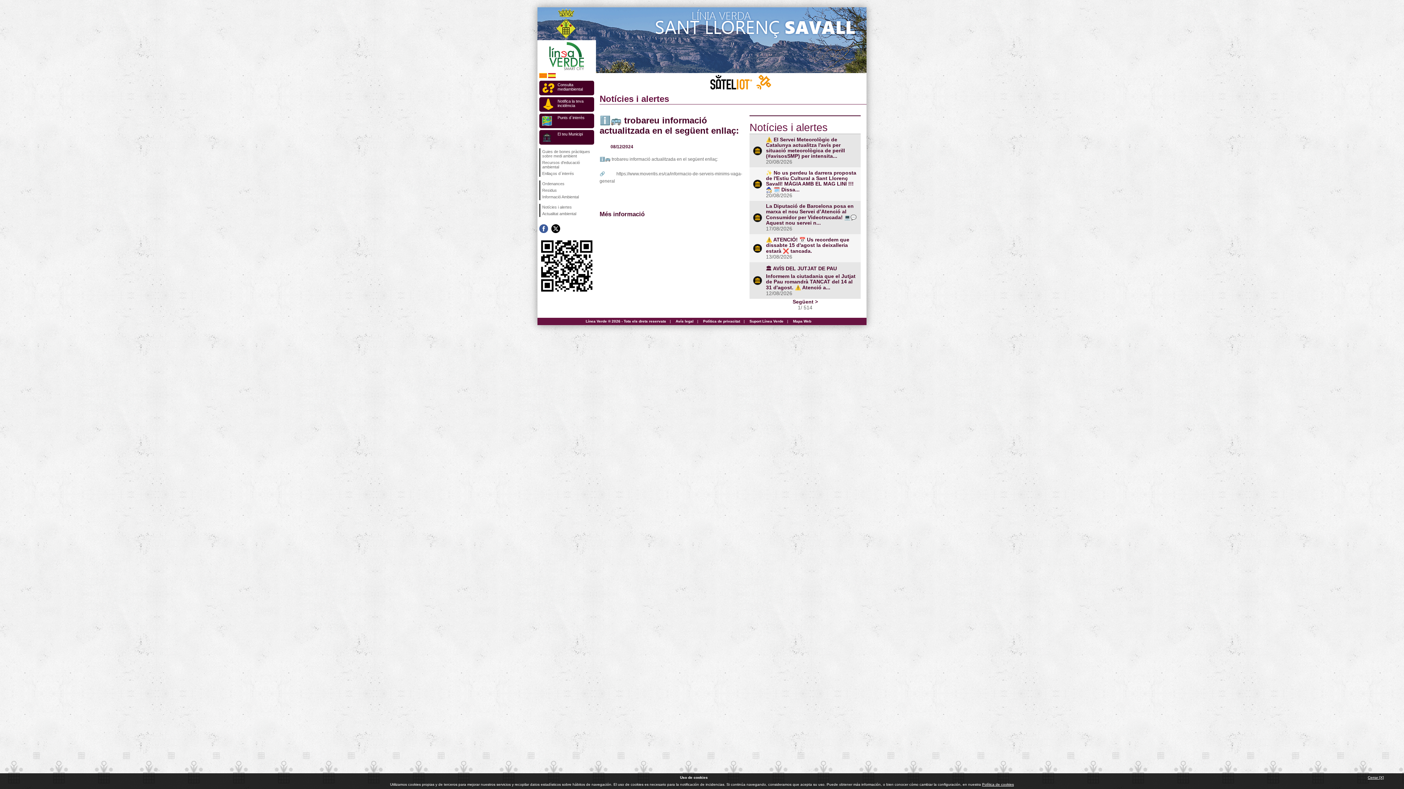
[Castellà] (552, 77)
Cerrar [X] (1376, 777)
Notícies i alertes (557, 207)
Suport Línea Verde (767, 321)
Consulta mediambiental (570, 87)
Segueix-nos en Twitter (555, 228)
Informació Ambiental (560, 197)
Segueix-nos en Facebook (543, 228)
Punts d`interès (571, 117)
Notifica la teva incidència (571, 103)
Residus (549, 190)
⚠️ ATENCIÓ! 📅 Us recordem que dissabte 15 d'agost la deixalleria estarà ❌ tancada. (807, 245)
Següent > (805, 302)
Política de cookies (998, 784)
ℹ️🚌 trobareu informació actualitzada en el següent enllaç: (669, 125)
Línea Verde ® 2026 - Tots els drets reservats (626, 321)
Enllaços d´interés (558, 173)
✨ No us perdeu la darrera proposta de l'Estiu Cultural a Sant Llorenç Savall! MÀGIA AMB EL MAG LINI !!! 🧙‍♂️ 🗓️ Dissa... (811, 181)
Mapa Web (802, 321)
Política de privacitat (721, 321)
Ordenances (553, 184)
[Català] (543, 77)
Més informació (622, 214)
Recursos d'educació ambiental (561, 164)
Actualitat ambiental (559, 213)
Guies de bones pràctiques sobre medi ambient (566, 153)
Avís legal (685, 321)
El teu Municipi (570, 134)
